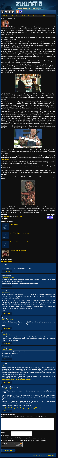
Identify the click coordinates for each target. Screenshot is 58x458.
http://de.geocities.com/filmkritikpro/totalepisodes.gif (16, 379)
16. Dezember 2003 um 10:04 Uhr (8, 292)
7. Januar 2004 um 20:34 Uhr (7, 349)
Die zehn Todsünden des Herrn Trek (19, 242)
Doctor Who (31, 16)
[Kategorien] (9, 11)
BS (52, 217)
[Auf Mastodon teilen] (48, 217)
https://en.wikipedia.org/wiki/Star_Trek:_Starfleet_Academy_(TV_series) (21, 408)
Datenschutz (51, 455)
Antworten (7, 271)
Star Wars (38, 16)
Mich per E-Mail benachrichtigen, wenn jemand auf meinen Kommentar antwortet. (25, 440)
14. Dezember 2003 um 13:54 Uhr (8, 277)
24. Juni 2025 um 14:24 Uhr (6, 388)
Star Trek (24, 16)
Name (3, 432)
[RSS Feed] (17, 11)
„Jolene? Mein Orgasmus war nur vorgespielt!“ (21, 233)
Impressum (44, 455)
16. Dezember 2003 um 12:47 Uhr (8, 319)
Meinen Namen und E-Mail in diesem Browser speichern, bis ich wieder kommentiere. (25, 438)
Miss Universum (14, 224)
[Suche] (6, 11)
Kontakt (38, 455)
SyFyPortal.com (5, 159)
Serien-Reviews (16, 16)
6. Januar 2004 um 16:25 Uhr (7, 334)
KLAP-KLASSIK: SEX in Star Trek (18, 250)
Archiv (33, 455)
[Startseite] (2, 11)
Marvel (48, 16)
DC (44, 16)
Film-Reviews (6, 16)
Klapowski (6, 216)
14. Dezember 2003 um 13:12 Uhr (8, 265)
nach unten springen (6, 261)
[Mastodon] (20, 11)
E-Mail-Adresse (5, 435)
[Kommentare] (12, 11)
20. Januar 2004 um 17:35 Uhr (7, 365)
